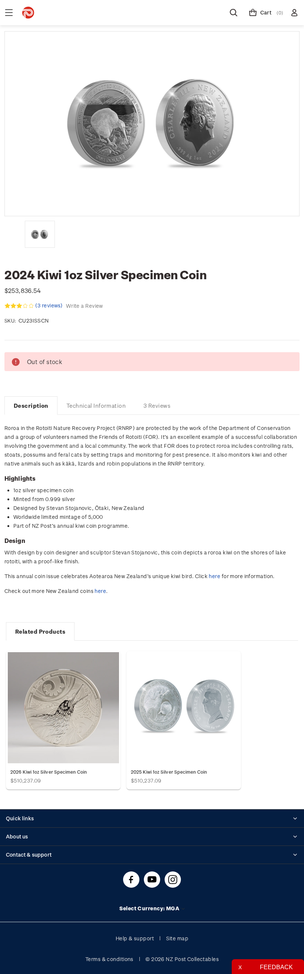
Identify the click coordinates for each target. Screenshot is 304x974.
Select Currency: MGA (149, 908)
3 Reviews (157, 405)
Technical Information (96, 405)
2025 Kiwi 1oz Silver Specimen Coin (169, 771)
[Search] (233, 12)
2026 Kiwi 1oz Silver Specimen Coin (48, 771)
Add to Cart (63, 707)
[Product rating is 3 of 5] (19, 306)
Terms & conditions (109, 959)
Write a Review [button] (84, 306)
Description (31, 405)
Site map (177, 938)
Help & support (135, 938)
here (214, 576)
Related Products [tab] (40, 631)
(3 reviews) (49, 305)
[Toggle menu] (9, 12)
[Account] (294, 12)
